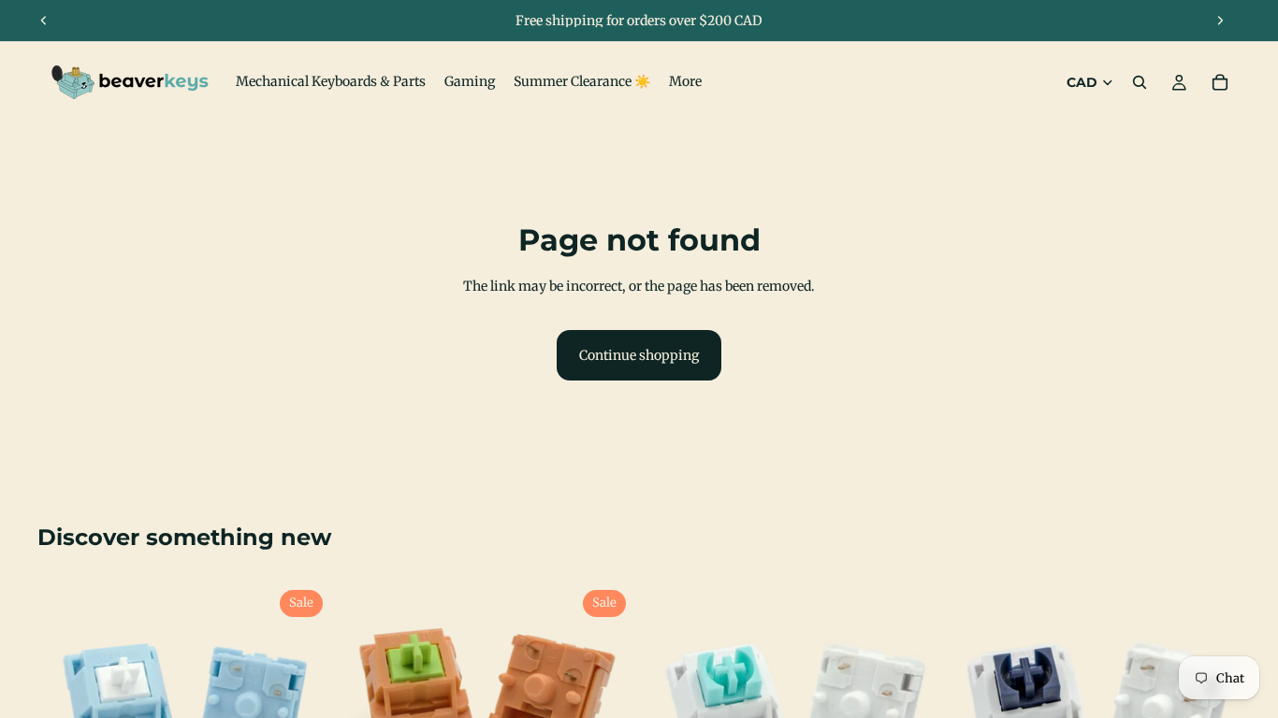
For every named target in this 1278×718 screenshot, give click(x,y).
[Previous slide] (44, 20)
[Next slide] (1220, 20)
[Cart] (1220, 82)
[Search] (1139, 82)
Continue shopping (639, 355)
